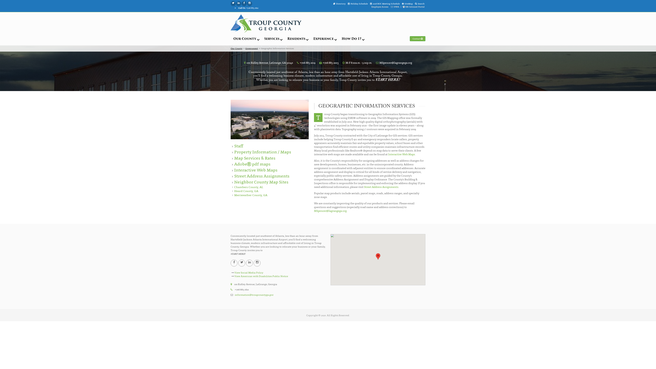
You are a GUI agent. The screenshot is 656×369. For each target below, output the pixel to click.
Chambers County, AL (248, 187)
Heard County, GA (246, 191)
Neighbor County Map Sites (261, 182)
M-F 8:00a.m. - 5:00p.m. (359, 62)
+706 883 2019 (307, 62)
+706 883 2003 (331, 62)
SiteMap (409, 3)
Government (251, 48)
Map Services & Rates (254, 158)
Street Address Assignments (261, 176)
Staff (238, 146)
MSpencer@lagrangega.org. (330, 210)
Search (421, 3)
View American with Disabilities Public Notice (261, 276)
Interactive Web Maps (255, 170)
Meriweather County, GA (250, 195)
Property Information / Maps (262, 151)
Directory (341, 3)
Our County (236, 48)
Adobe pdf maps (252, 164)
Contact (417, 38)
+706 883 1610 (248, 8)
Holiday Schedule (359, 3)
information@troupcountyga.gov (254, 294)
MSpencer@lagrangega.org (395, 62)
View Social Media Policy (248, 272)
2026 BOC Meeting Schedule (386, 3)
